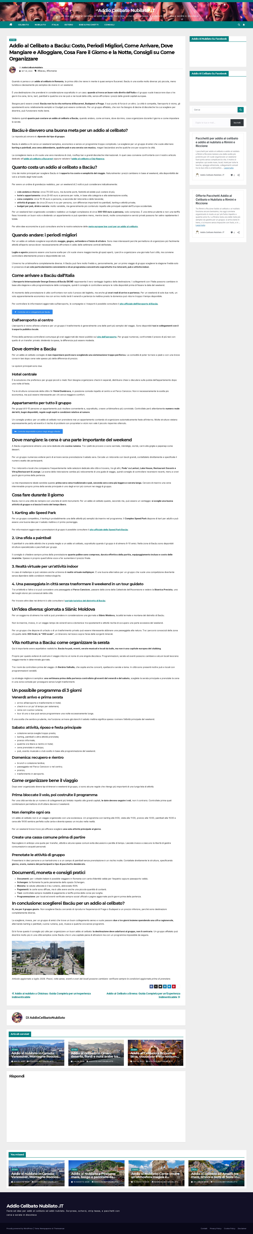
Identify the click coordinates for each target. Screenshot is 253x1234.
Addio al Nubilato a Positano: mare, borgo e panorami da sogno (93, 1177)
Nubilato (40, 25)
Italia (55, 25)
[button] (239, 24)
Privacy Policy (215, 1228)
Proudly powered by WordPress (20, 1228)
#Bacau (41, 71)
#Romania (52, 71)
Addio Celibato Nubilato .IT (126, 10)
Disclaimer (242, 1228)
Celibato (23, 25)
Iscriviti (237, 122)
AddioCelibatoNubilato (32, 67)
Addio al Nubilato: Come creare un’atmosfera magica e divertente (155, 1177)
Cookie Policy (229, 1228)
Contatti (204, 1228)
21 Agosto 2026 (22, 1182)
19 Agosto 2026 (82, 1182)
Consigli (109, 25)
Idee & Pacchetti (89, 25)
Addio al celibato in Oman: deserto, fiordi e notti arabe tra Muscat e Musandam (94, 1056)
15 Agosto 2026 (142, 1182)
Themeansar (59, 1228)
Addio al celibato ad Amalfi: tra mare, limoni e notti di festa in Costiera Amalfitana (214, 1177)
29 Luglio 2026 (201, 1182)
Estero (69, 25)
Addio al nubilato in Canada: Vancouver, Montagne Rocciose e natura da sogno (35, 1056)
